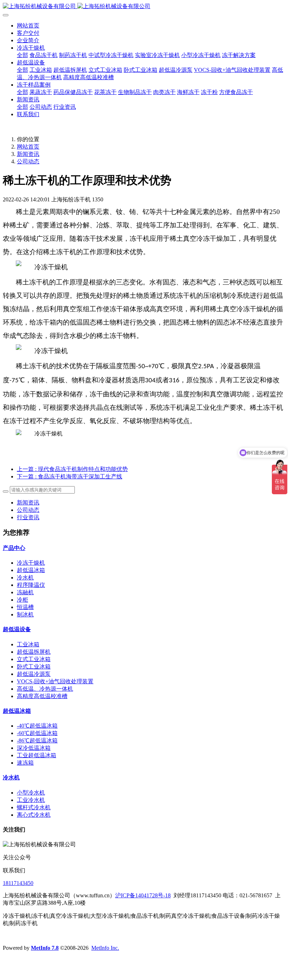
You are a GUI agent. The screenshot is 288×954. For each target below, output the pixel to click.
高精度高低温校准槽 (42, 696)
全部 (22, 55)
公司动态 (28, 161)
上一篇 (72, 469)
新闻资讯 (28, 154)
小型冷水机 (31, 793)
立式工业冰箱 (34, 659)
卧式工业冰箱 (34, 667)
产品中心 (14, 548)
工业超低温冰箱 (36, 755)
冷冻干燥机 (31, 563)
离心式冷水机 (34, 815)
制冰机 (25, 614)
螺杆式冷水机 (34, 807)
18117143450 (18, 883)
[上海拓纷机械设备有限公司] (144, 6)
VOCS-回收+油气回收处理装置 (55, 681)
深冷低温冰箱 (34, 748)
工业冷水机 (31, 800)
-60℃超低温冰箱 (37, 733)
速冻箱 (25, 763)
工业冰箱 (28, 644)
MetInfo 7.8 (45, 948)
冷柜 (22, 600)
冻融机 (25, 592)
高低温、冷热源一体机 (45, 689)
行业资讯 (28, 517)
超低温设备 (17, 629)
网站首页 (28, 26)
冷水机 (25, 577)
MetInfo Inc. (105, 948)
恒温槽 (25, 607)
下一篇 (69, 476)
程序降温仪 (31, 585)
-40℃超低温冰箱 (37, 726)
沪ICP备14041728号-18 (143, 895)
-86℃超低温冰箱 (37, 740)
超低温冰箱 (31, 570)
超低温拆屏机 (34, 652)
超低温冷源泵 (34, 674)
